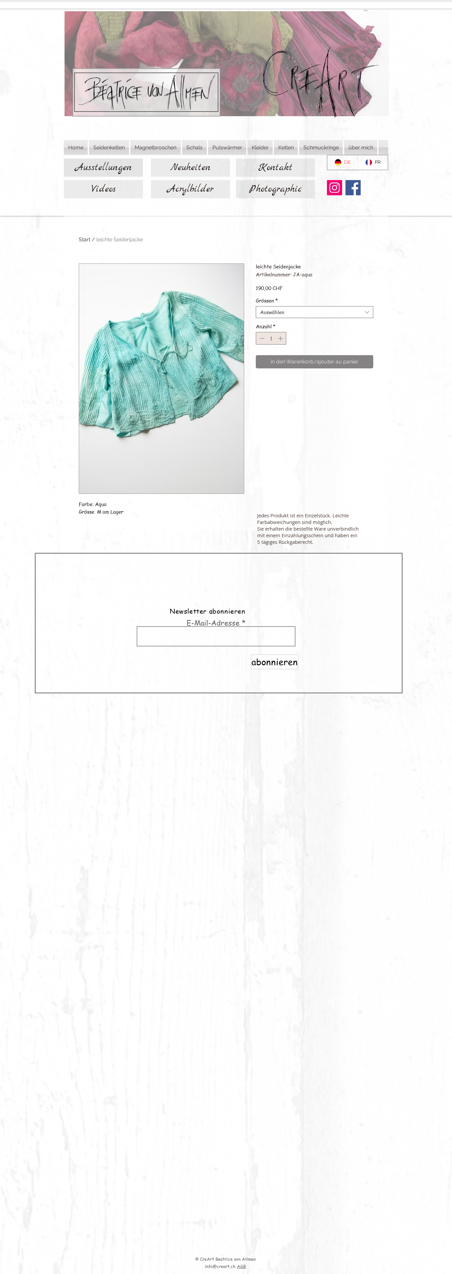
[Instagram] (334, 187)
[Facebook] (353, 187)
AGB (241, 1266)
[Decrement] (261, 338)
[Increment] (281, 338)
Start (84, 239)
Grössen (267, 301)
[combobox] (314, 312)
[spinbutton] (271, 338)
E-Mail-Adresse (213, 622)
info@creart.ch (220, 1266)
